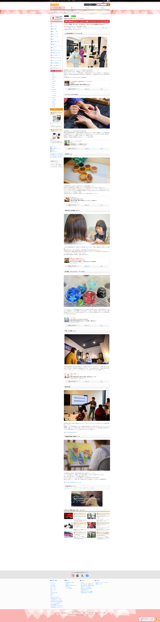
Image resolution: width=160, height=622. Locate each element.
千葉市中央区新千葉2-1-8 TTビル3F (74, 482)
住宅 (53, 39)
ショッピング (54, 26)
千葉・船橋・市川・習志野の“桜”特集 (87, 585)
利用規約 (53, 150)
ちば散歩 (67, 583)
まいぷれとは (54, 146)
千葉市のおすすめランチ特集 (57, 52)
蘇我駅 (53, 79)
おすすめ (67, 488)
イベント (82, 582)
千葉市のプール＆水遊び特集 (86, 588)
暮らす (72, 7)
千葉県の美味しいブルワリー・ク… (57, 68)
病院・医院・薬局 (55, 41)
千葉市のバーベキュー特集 (85, 586)
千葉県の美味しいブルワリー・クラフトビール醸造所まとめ (57, 607)
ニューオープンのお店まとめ (57, 60)
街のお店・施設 (57, 7)
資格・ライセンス (86, 488)
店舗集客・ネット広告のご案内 (57, 154)
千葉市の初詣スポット (85, 589)
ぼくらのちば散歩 (69, 588)
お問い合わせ (54, 151)
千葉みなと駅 (54, 91)
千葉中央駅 (54, 95)
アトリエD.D (72, 317)
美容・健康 (54, 28)
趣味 (92, 488)
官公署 (53, 44)
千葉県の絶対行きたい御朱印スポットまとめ (87, 592)
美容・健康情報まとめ (56, 62)
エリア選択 (53, 70)
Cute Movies (68, 586)
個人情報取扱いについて (56, 148)
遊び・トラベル (55, 36)
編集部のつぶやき (99, 583)
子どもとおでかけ (55, 166)
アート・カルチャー (74, 488)
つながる (102, 7)
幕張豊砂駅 (54, 89)
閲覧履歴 (87, 4)
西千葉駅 (53, 83)
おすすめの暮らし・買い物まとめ (57, 65)
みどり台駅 (54, 93)
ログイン (93, 4)
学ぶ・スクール (55, 34)
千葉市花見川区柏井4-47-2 (72, 432)
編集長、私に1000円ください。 (71, 585)
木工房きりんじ (73, 197)
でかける (88, 7)
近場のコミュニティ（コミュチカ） (102, 582)
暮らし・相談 (54, 31)
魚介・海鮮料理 (58, 164)
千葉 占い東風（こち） (75, 373)
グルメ (53, 23)
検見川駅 (53, 85)
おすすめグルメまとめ (56, 50)
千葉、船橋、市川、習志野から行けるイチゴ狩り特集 (87, 583)
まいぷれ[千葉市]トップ (55, 11)
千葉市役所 (54, 81)
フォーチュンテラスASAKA (76, 141)
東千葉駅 (53, 97)
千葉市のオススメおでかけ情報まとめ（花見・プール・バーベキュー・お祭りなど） (87, 591)
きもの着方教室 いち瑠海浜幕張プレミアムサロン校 (81, 81)
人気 (80, 488)
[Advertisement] (87, 556)
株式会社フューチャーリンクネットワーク (81, 611)
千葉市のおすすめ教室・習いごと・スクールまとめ (75, 11)
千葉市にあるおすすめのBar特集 (57, 57)
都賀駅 (53, 87)
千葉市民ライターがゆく (70, 582)
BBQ (60, 166)
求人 (53, 47)
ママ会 (53, 164)
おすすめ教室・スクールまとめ (57, 55)
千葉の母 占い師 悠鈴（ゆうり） (77, 258)
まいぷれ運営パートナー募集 (56, 156)
